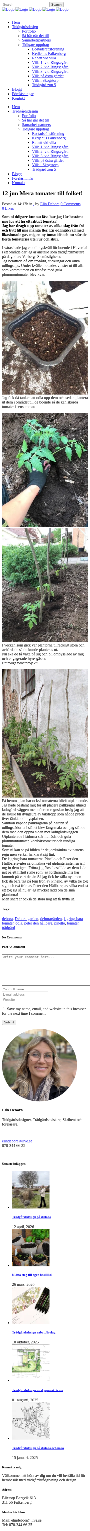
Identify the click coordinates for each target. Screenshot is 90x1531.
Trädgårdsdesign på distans (31, 1217)
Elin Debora (50, 204)
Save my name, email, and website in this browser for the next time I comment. (44, 1011)
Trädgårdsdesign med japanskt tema (37, 1390)
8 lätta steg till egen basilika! (32, 1275)
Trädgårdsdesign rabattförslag (34, 1332)
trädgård (8, 928)
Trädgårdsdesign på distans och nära (38, 1448)
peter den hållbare (38, 923)
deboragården (51, 919)
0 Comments (70, 204)
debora (7, 919)
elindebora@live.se (17, 1141)
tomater (72, 923)
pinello (59, 923)
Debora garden (26, 919)
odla (19, 923)
